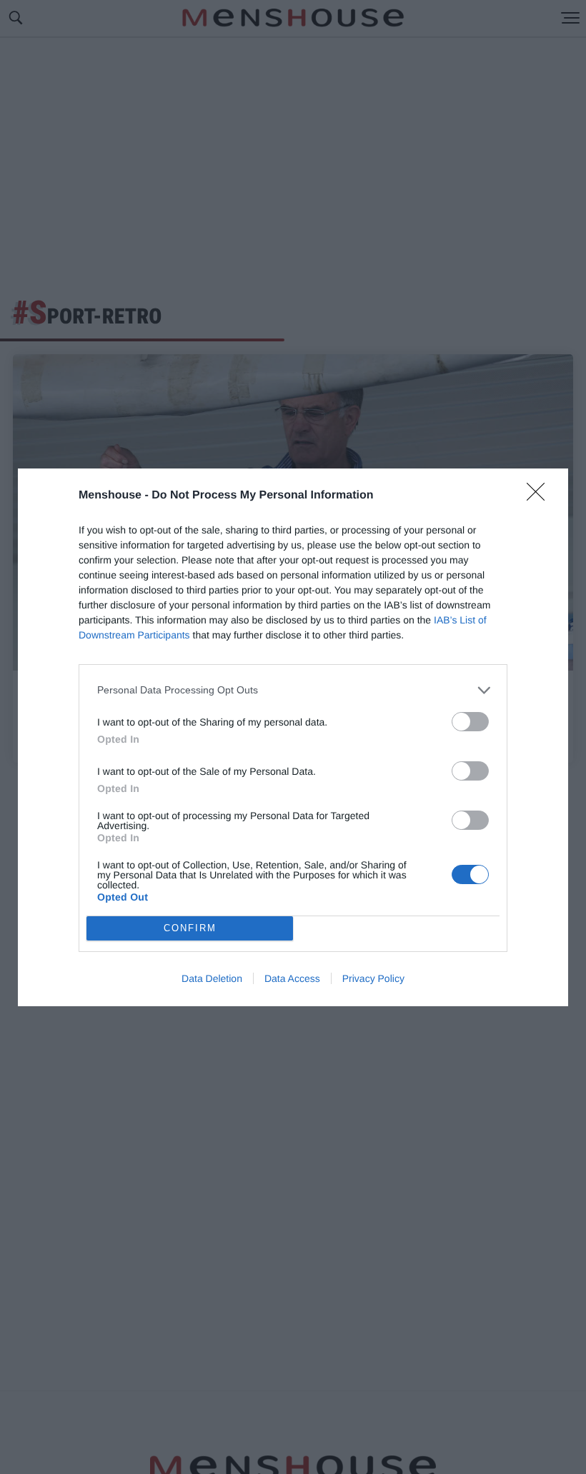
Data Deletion (212, 978)
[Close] (540, 496)
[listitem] (293, 690)
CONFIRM (190, 928)
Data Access (292, 978)
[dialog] (293, 737)
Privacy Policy (373, 978)
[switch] (470, 721)
